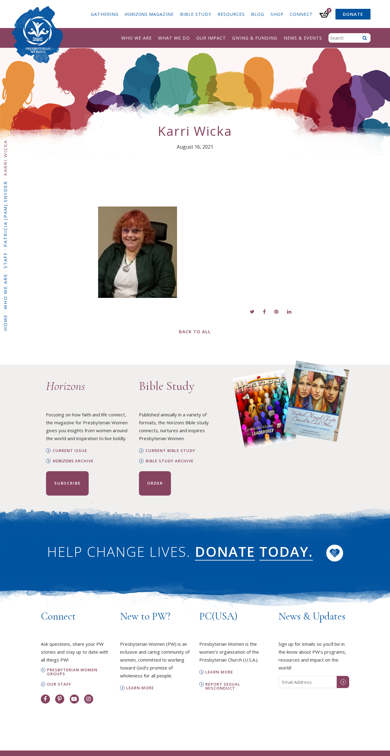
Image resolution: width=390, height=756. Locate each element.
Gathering (105, 14)
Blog (257, 14)
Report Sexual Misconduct (222, 686)
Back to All (195, 331)
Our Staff (59, 684)
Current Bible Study (170, 451)
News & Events (303, 38)
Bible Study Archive (169, 461)
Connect (301, 14)
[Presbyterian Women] (37, 34)
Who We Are (136, 38)
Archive (73, 461)
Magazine (149, 14)
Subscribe (67, 483)
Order (155, 483)
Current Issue (70, 451)
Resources (231, 14)
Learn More (140, 688)
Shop (277, 14)
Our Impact (211, 38)
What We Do (174, 38)
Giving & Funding (254, 38)
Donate (353, 14)
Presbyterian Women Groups (72, 672)
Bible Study (195, 14)
